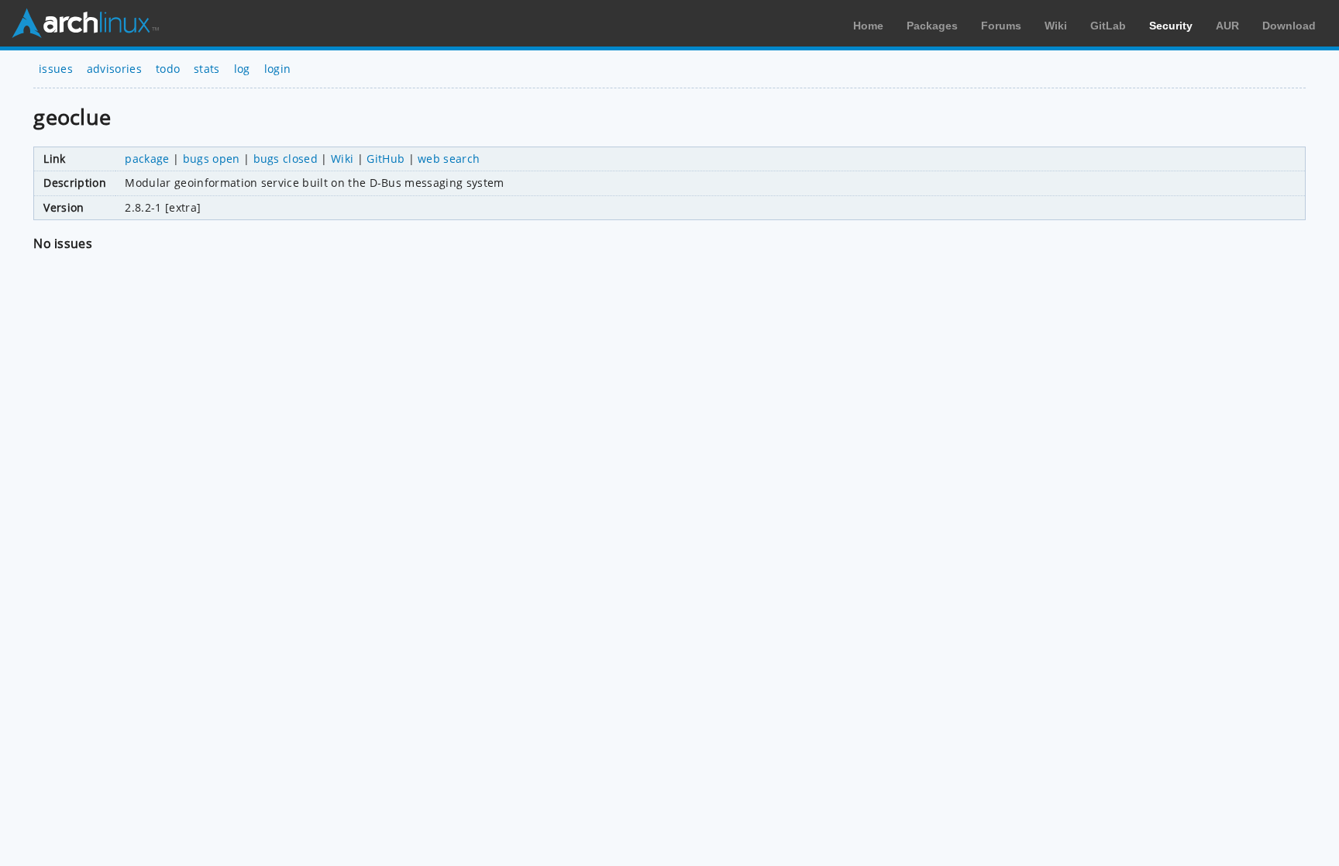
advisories (114, 68)
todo (168, 68)
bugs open (211, 158)
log (242, 68)
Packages (932, 25)
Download (1289, 25)
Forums (1001, 25)
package (147, 158)
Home (868, 25)
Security (1171, 25)
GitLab (1108, 25)
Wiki (1056, 25)
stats (207, 68)
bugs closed (285, 158)
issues (56, 68)
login (277, 68)
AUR (1227, 25)
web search (449, 158)
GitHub (385, 158)
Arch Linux (85, 23)
